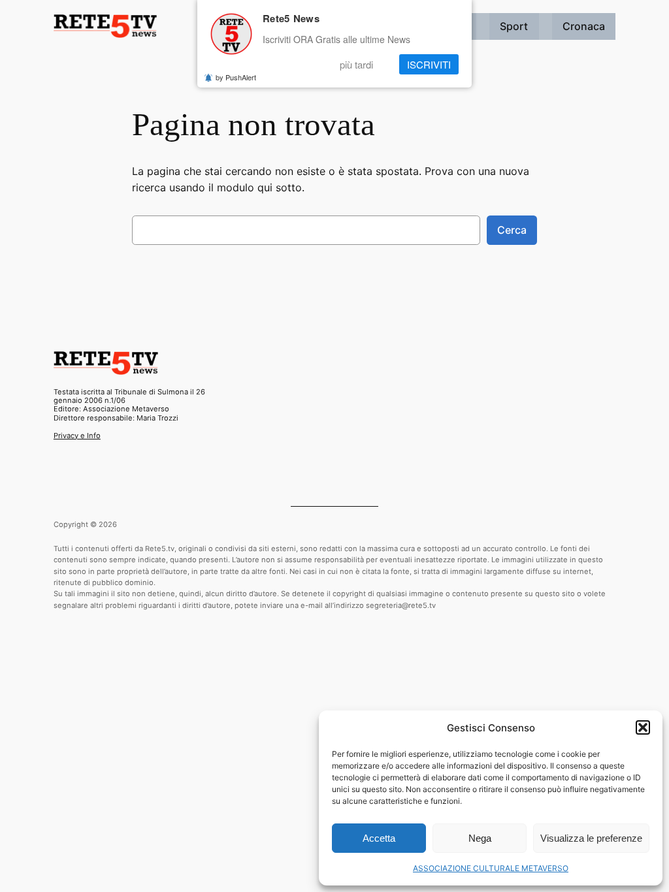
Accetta (379, 838)
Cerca (512, 229)
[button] (642, 727)
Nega (479, 838)
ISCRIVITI (429, 64)
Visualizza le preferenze (591, 838)
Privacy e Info (77, 435)
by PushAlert (236, 77)
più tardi (356, 64)
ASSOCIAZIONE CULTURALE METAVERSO (490, 868)
